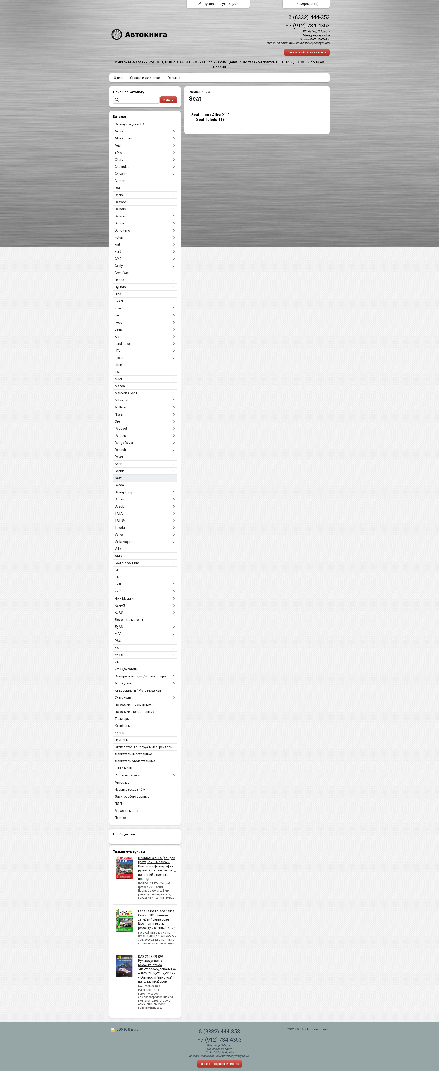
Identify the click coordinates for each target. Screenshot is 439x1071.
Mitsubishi (122, 400)
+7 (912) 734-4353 (307, 25)
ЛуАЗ (119, 627)
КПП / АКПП (123, 768)
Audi (118, 145)
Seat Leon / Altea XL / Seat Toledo (210, 117)
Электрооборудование (132, 796)
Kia (117, 336)
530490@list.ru (127, 1029)
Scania (120, 471)
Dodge (119, 223)
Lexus (119, 358)
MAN (118, 379)
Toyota (120, 527)
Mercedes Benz (126, 393)
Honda (119, 280)
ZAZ (118, 372)
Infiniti (119, 308)
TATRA (120, 520)
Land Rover (123, 343)
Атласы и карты (126, 811)
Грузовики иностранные (133, 704)
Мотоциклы (123, 683)
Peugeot (121, 428)
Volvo (119, 535)
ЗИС (118, 591)
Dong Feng (122, 230)
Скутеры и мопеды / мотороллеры (140, 676)
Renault (120, 450)
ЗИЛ (118, 584)
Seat (118, 478)
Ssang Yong (123, 492)
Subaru (120, 499)
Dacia (119, 195)
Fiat (117, 244)
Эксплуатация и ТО (129, 124)
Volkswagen (123, 542)
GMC (118, 259)
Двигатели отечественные (135, 761)
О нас (118, 78)
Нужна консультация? (221, 4)
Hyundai (120, 287)
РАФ (118, 641)
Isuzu (119, 315)
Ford (118, 251)
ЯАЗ (118, 662)
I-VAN (119, 301)
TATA (119, 513)
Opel (118, 421)
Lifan (118, 365)
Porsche (121, 435)
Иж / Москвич (125, 598)
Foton (119, 237)
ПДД (118, 803)
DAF (118, 188)
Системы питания (128, 775)
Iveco (118, 322)
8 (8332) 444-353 (309, 17)
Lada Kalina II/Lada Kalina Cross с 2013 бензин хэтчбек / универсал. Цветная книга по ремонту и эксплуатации (156, 919)
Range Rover (124, 443)
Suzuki (120, 506)
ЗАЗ (118, 577)
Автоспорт (123, 782)
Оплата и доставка (145, 78)
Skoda (119, 485)
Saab (118, 464)
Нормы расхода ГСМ (130, 789)
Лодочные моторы (129, 619)
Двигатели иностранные (133, 754)
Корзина (306, 4)
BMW (118, 152)
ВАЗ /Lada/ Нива (127, 563)
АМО (118, 556)
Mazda (120, 386)
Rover (119, 457)
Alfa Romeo (123, 138)
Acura (119, 131)
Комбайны (123, 726)
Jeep (118, 329)
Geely (119, 266)
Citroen (120, 181)
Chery (119, 159)
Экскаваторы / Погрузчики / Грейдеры (144, 747)
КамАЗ (120, 605)
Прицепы (121, 740)
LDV (117, 351)
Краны (120, 733)
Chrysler (121, 174)
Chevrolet (122, 166)
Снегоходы (123, 697)
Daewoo (121, 202)
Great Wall (122, 273)
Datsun (120, 216)
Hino (118, 294)
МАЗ (118, 634)
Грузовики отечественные (134, 711)
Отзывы (174, 78)
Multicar (120, 407)
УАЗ (118, 648)
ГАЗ (117, 570)
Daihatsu (121, 209)
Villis (118, 549)
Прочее (120, 818)
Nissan (119, 414)
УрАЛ (119, 655)
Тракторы (122, 719)
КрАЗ (119, 612)
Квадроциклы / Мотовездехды (138, 690)
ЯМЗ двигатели (126, 669)
